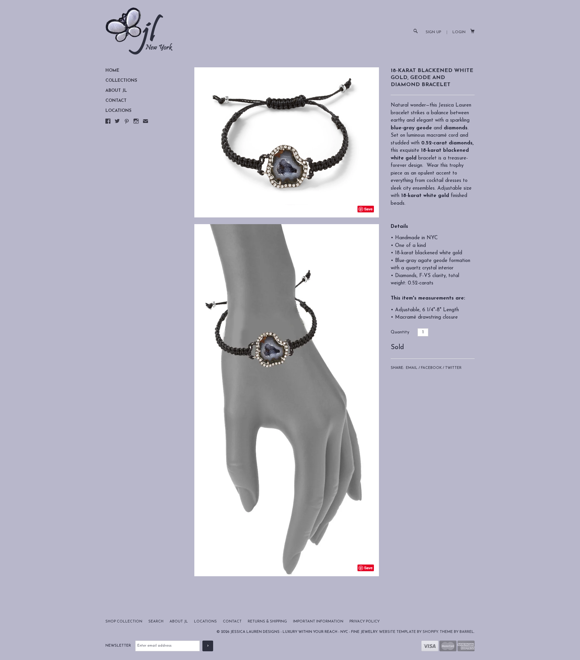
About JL (116, 90)
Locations (118, 111)
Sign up (433, 32)
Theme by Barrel (457, 632)
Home (112, 70)
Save (368, 208)
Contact (116, 100)
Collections (121, 80)
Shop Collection (124, 621)
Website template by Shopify (408, 632)
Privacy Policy (364, 621)
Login (459, 32)
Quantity (400, 332)
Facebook (431, 368)
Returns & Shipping (268, 621)
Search (156, 621)
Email (412, 368)
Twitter (453, 368)
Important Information (318, 621)
